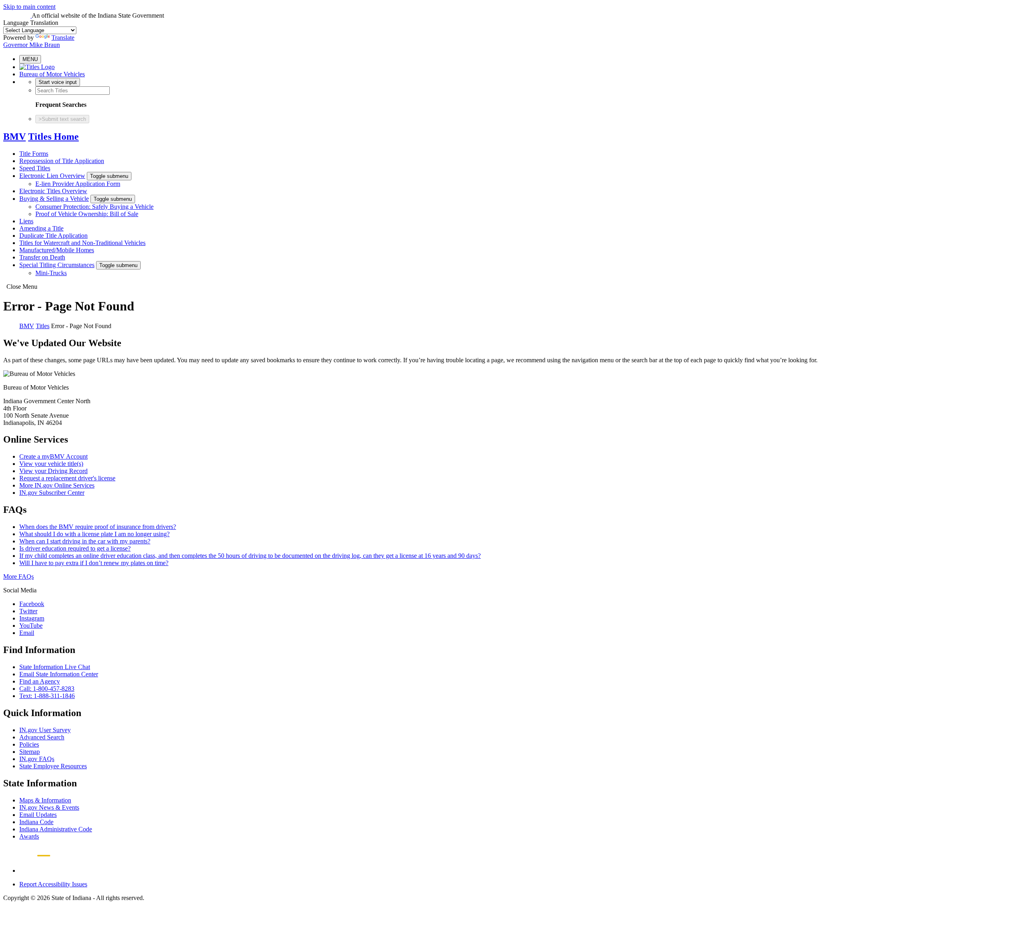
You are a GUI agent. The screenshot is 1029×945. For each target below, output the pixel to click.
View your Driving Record (53, 470)
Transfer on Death (42, 257)
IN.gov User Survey (45, 730)
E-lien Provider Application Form (77, 183)
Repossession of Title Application (61, 160)
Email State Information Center (58, 674)
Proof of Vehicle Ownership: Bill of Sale (86, 213)
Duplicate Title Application (53, 235)
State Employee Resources (53, 766)
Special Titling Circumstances (56, 264)
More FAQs (18, 576)
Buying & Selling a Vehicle (54, 198)
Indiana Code (36, 821)
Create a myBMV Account (53, 456)
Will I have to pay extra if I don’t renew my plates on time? (93, 562)
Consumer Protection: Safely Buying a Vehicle (94, 206)
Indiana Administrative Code (55, 829)
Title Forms (33, 153)
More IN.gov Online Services (56, 485)
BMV (14, 136)
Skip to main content (29, 6)
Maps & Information (45, 800)
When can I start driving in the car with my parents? (84, 541)
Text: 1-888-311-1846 (47, 695)
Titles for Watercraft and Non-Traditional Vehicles (82, 242)
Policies (29, 744)
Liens (26, 221)
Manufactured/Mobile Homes (56, 250)
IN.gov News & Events (49, 807)
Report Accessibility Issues (53, 884)
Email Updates (38, 814)
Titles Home (53, 136)
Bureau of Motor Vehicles (52, 74)
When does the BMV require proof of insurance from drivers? (97, 526)
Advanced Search (41, 737)
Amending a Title (41, 228)
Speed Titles (34, 168)
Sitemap (29, 751)
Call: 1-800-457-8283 (46, 688)
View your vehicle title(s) (51, 463)
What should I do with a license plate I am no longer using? (94, 534)
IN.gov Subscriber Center (51, 492)
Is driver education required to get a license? (75, 548)
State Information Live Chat (54, 666)
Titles (42, 325)
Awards (29, 836)
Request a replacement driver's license (67, 478)
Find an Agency (39, 681)
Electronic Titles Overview (53, 191)
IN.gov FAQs (36, 758)
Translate (62, 37)
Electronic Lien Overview (52, 175)
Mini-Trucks (51, 272)
